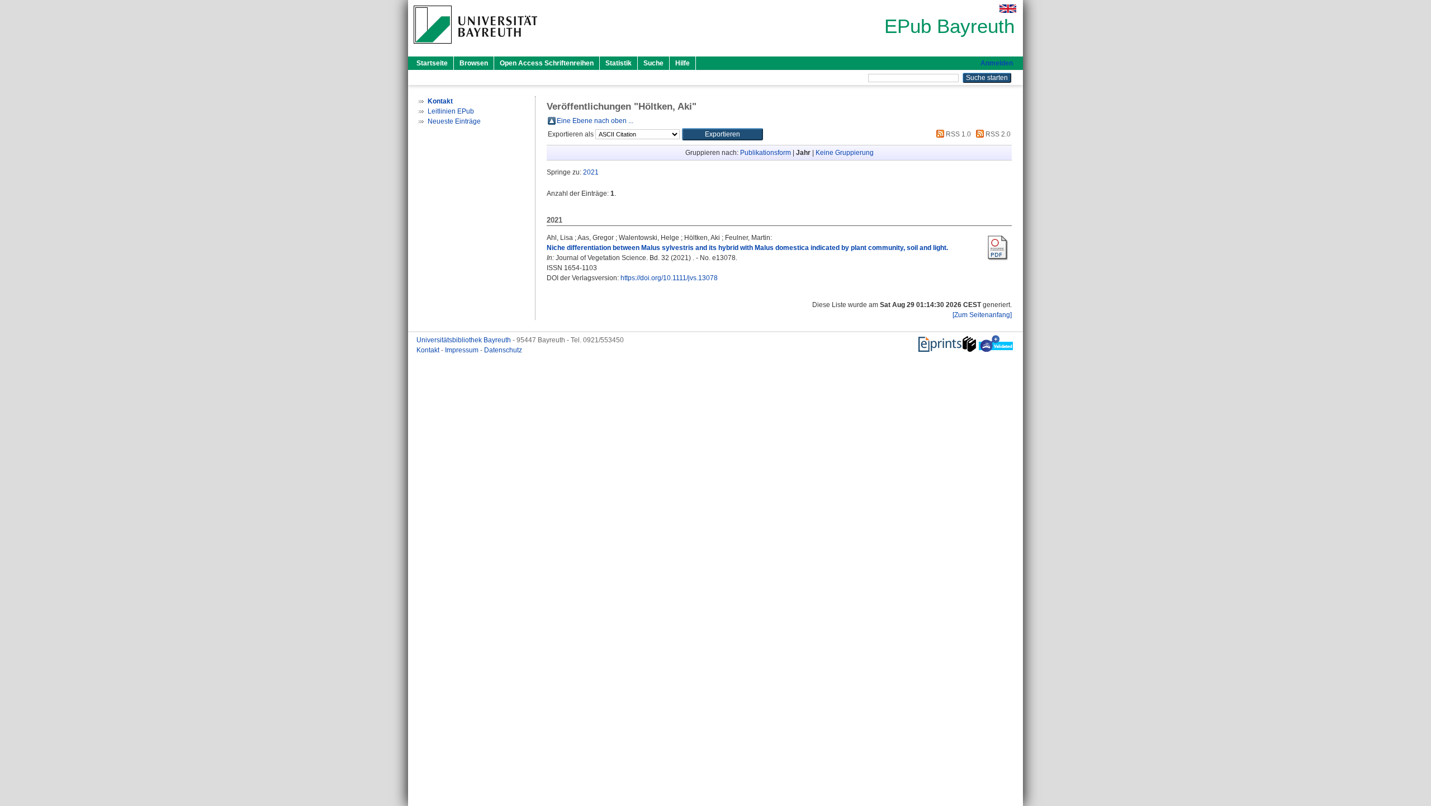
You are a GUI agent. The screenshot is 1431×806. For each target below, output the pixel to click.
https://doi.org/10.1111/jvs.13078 (669, 278)
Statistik (618, 63)
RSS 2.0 (997, 134)
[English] (1007, 8)
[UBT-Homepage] (475, 47)
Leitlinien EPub (451, 111)
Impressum (462, 350)
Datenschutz (503, 350)
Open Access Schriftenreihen (547, 63)
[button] (722, 134)
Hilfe (682, 63)
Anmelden (996, 63)
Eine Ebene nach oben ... (595, 121)
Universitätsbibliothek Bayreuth (464, 340)
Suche (653, 63)
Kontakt (428, 350)
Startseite (432, 63)
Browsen (473, 63)
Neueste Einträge (454, 121)
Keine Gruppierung (845, 153)
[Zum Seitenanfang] (982, 315)
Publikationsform (765, 153)
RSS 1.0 (957, 134)
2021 (591, 172)
